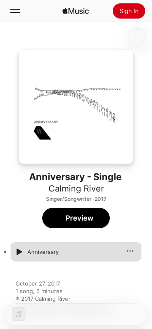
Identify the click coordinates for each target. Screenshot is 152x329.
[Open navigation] (15, 11)
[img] (75, 11)
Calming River (76, 188)
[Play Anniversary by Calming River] (19, 252)
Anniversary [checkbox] (43, 251)
